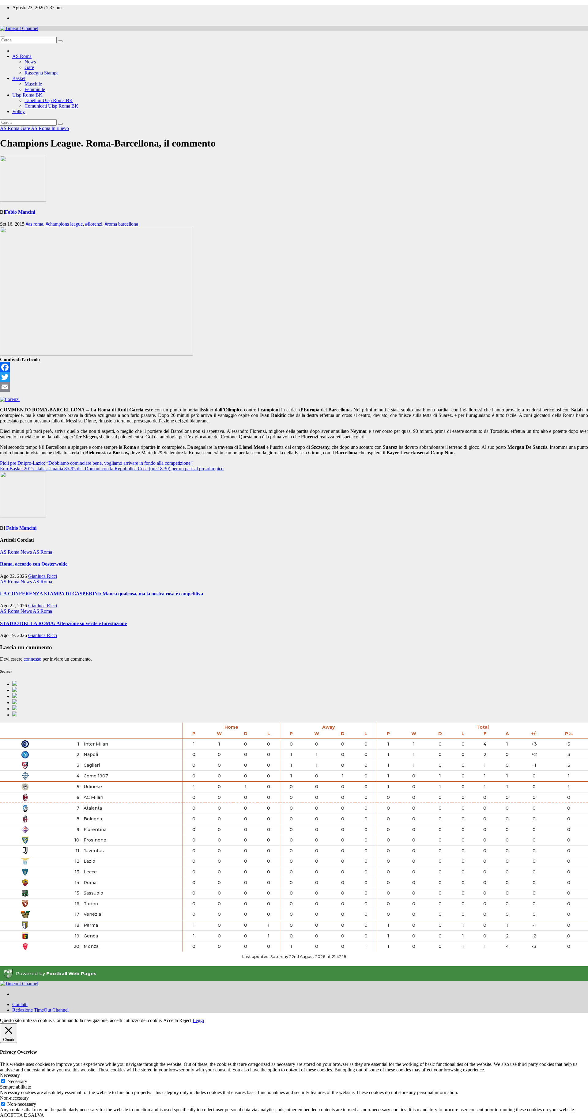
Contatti (20, 1004)
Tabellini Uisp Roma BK (48, 100)
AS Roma (22, 56)
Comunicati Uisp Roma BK (51, 106)
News (30, 61)
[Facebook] (294, 367)
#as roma (34, 224)
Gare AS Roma (36, 128)
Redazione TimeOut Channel (40, 1010)
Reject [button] (185, 1020)
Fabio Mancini (20, 212)
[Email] (294, 387)
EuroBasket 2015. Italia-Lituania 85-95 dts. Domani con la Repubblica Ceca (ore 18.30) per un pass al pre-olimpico (112, 468)
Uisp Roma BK (27, 94)
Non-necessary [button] (14, 1098)
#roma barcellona (121, 224)
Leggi (198, 1020)
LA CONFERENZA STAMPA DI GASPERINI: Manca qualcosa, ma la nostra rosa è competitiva (101, 593)
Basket (18, 78)
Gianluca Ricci (42, 576)
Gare (29, 67)
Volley (18, 111)
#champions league (64, 224)
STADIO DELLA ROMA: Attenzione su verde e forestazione (63, 623)
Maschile (33, 83)
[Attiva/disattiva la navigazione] (2, 35)
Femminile (34, 89)
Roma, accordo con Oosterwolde (33, 564)
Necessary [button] (10, 1075)
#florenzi (93, 224)
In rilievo (60, 128)
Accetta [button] (170, 1020)
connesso (32, 659)
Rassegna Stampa (41, 72)
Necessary (17, 1081)
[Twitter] (294, 377)
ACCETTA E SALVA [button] (22, 1115)
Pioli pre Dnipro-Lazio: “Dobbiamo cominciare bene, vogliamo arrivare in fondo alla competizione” (96, 463)
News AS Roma (36, 552)
